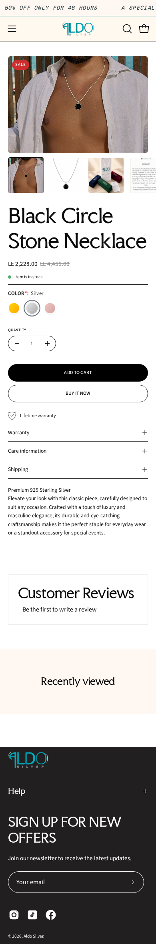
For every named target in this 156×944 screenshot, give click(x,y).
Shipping (18, 469)
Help (16, 791)
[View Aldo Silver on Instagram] (14, 915)
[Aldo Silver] (78, 29)
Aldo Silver (33, 936)
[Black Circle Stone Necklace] (26, 175)
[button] (126, 28)
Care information (27, 451)
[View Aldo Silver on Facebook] (51, 915)
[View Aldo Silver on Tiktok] (32, 915)
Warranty (18, 432)
